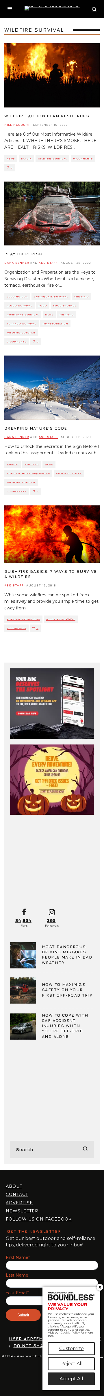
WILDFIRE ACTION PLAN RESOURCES (46, 115)
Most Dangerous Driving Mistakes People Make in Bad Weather (67, 954)
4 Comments (16, 628)
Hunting (32, 464)
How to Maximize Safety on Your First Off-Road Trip (67, 989)
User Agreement (31, 1338)
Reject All (71, 1363)
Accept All (71, 1378)
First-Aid (81, 296)
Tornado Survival (21, 323)
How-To (12, 464)
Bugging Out (17, 296)
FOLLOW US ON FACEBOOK (39, 1219)
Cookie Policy (70, 1332)
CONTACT (17, 1194)
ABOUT (14, 1186)
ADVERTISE (19, 1202)
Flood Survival (19, 305)
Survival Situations (23, 619)
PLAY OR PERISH (23, 253)
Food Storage (64, 305)
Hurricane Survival (23, 314)
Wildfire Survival (52, 158)
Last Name (17, 1275)
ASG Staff (48, 262)
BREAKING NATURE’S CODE (35, 428)
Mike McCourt (17, 124)
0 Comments (83, 158)
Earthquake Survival (51, 296)
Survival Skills (69, 473)
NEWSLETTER (22, 1211)
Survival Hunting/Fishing (28, 473)
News (11, 158)
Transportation (55, 323)
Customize (71, 1348)
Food (42, 305)
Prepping (67, 314)
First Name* (18, 1257)
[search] (85, 1149)
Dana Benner (16, 262)
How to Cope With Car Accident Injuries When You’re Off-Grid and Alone (65, 1026)
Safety (26, 158)
